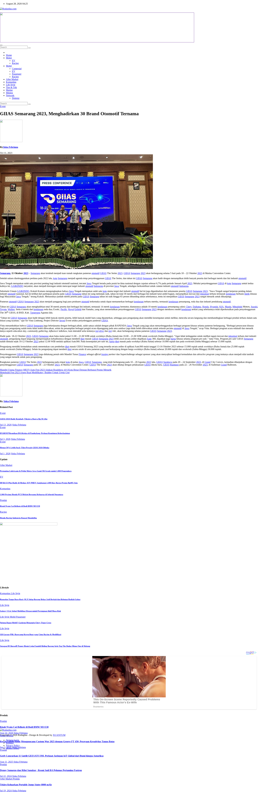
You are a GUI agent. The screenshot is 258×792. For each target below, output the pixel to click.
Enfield (78, 309)
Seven (62, 320)
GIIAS (103, 273)
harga (173, 338)
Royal (71, 309)
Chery (189, 306)
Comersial (17, 68)
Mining (9, 92)
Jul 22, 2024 (6, 776)
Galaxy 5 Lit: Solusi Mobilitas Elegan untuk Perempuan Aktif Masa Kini (30, 611)
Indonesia (98, 286)
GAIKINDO (17, 286)
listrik (247, 294)
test (97, 331)
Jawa (89, 283)
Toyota (3, 309)
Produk (3, 500)
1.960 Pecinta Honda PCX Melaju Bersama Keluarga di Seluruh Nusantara (31, 494)
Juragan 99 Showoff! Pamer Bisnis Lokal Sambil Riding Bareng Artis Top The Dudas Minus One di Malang (45, 646)
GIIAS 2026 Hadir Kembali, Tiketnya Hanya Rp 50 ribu (23, 419)
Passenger (16, 74)
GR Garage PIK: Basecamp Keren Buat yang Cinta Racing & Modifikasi (30, 634)
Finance (82, 354)
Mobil (9, 66)
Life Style (10, 84)
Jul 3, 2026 (5, 439)
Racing (15, 63)
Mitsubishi (237, 306)
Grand (208, 362)
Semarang (5, 273)
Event (3, 106)
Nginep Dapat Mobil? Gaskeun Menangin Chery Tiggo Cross (25, 623)
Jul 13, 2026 (6, 424)
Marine (9, 90)
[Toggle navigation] (1, 45)
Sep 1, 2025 (6, 747)
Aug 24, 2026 (7, 733)
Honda (205, 306)
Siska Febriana (10, 147)
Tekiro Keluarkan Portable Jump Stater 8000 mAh (26, 784)
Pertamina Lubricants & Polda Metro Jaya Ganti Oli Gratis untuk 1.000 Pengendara (36, 471)
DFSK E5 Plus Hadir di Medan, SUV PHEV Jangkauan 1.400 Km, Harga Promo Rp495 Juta (39, 483)
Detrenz (15, 98)
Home (9, 55)
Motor (9, 58)
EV (13, 60)
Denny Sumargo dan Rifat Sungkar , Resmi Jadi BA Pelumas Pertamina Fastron (41, 770)
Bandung (174, 364)
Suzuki (254, 306)
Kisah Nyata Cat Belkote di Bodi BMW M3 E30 (20, 506)
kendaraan (231, 294)
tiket (82, 338)
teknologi (204, 294)
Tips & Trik (11, 87)
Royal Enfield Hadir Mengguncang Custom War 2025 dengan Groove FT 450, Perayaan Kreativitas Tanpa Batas (57, 741)
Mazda (228, 306)
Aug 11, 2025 (7, 762)
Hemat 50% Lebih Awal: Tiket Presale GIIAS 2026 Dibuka (24, 447)
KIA (221, 306)
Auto (149, 338)
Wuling (11, 309)
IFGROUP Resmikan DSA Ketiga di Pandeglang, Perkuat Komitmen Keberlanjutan (35, 433)
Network (10, 95)
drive (101, 331)
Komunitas (11, 82)
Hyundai (214, 306)
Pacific (64, 309)
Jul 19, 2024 (6, 790)
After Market (12, 79)
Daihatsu (197, 306)
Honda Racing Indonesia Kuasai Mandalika (18, 518)
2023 (25, 273)
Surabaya (167, 362)
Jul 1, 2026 (5, 453)
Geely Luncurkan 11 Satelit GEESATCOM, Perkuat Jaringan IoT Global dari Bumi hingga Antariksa (51, 756)
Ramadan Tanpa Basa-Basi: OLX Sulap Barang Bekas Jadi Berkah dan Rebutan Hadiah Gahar (40, 599)
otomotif (95, 273)
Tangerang (35, 313)
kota (55, 278)
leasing (104, 354)
